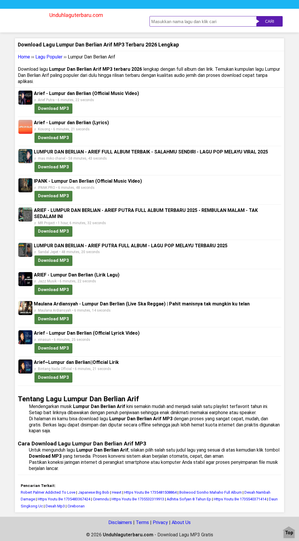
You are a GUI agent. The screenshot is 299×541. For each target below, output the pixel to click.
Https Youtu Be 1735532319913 (138, 499)
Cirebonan (76, 506)
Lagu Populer (48, 57)
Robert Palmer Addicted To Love (48, 492)
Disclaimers (120, 522)
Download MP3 (53, 108)
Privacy (160, 522)
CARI (269, 21)
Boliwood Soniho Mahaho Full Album (210, 492)
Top (289, 532)
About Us (181, 522)
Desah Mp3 (55, 506)
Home (24, 57)
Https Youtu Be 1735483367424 (64, 499)
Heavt (116, 492)
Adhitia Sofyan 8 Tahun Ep (189, 499)
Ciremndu (101, 499)
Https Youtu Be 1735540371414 (240, 499)
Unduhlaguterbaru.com (76, 15)
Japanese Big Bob (93, 492)
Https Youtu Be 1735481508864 (150, 492)
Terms (142, 522)
